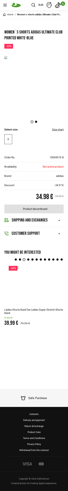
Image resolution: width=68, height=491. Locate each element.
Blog (40, 5)
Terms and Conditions (34, 438)
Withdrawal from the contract (34, 450)
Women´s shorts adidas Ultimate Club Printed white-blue (39, 14)
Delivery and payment (34, 420)
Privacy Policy (34, 444)
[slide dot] (32, 121)
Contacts (34, 414)
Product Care (34, 432)
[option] (34, 85)
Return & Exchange (34, 426)
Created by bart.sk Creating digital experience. (34, 483)
